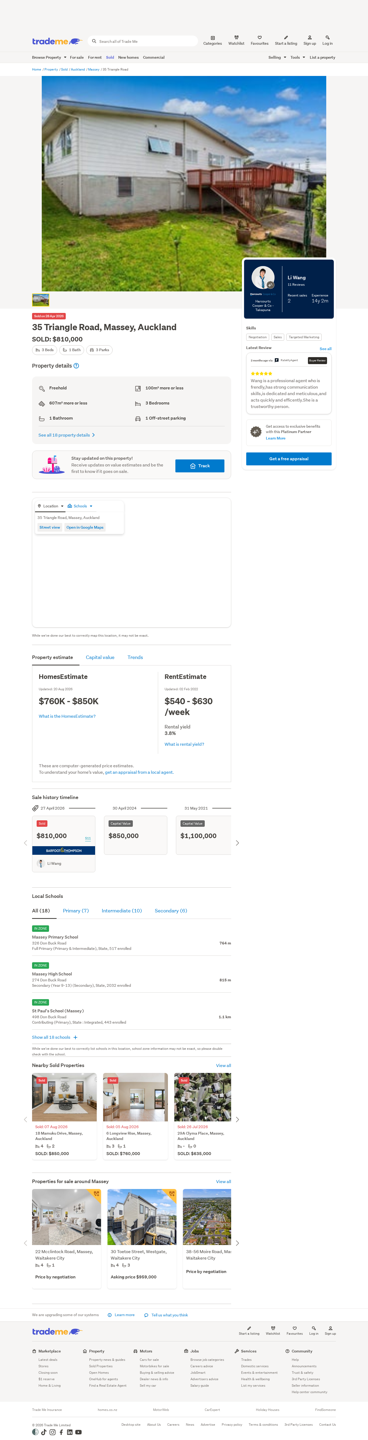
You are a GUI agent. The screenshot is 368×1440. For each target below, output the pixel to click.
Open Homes (99, 1372)
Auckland (78, 69)
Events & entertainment (259, 1372)
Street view (50, 527)
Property (51, 69)
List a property (322, 57)
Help (295, 1359)
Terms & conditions (263, 1424)
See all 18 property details (64, 435)
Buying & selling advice (157, 1372)
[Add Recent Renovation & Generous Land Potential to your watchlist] (93, 1196)
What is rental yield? (184, 744)
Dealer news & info (154, 1379)
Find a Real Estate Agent (108, 1385)
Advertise (208, 1424)
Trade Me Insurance (47, 1409)
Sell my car (148, 1385)
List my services (253, 1385)
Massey (94, 69)
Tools (295, 57)
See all (326, 348)
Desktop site (131, 1424)
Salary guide (199, 1385)
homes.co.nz (107, 1409)
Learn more (125, 1314)
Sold (110, 57)
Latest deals (48, 1359)
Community (302, 1351)
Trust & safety (302, 1372)
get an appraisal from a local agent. (139, 772)
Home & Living (50, 1385)
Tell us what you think (169, 1315)
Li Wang (54, 863)
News (190, 1424)
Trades (246, 1359)
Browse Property (47, 57)
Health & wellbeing (255, 1379)
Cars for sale (149, 1359)
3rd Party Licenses (306, 1379)
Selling (275, 57)
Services (248, 1351)
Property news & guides (107, 1359)
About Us (154, 1424)
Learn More (276, 438)
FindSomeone (325, 1409)
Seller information (305, 1385)
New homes (128, 57)
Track (204, 466)
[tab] (50, 506)
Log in (327, 43)
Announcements (304, 1366)
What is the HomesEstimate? (67, 716)
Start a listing (249, 1333)
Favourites (295, 1333)
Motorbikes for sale (154, 1366)
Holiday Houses (267, 1409)
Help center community (309, 1392)
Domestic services (255, 1366)
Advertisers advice (204, 1379)
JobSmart (198, 1372)
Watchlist (273, 1333)
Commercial (154, 57)
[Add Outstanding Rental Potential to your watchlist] (168, 1196)
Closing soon (48, 1372)
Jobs (194, 1351)
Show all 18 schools (51, 1037)
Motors (146, 1351)
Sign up (310, 43)
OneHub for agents (103, 1379)
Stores (43, 1366)
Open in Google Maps (85, 527)
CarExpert (212, 1409)
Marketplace (50, 1351)
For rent (95, 57)
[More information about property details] (76, 365)
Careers (173, 1424)
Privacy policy (232, 1424)
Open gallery (186, 282)
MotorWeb (161, 1409)
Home (37, 69)
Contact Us (327, 1424)
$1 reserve (47, 1379)
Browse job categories (207, 1359)
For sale (77, 57)
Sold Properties (101, 1366)
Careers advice (201, 1366)
